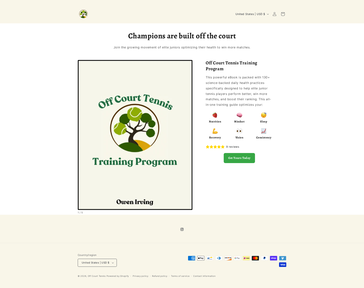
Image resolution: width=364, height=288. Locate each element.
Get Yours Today (239, 158)
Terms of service (180, 276)
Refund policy (159, 276)
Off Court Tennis (97, 276)
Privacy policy (140, 276)
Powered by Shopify (118, 276)
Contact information (204, 276)
